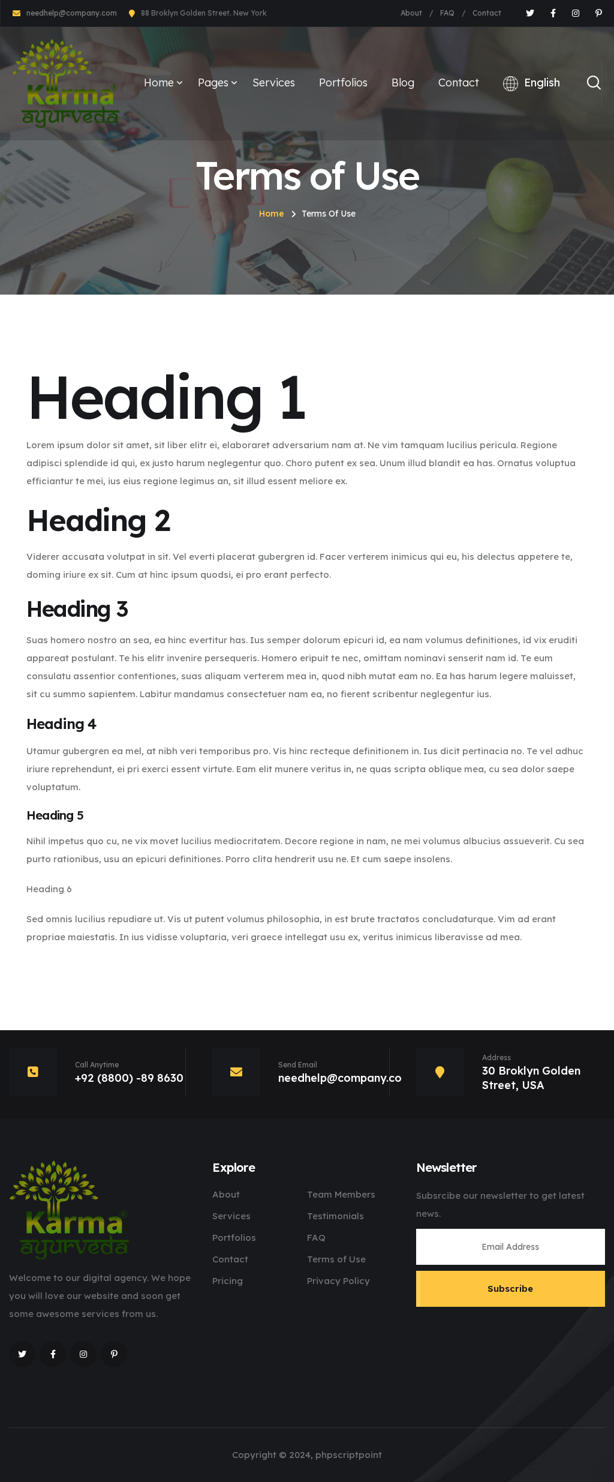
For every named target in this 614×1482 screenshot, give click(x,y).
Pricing (227, 1280)
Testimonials (335, 1216)
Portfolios (343, 82)
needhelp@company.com (71, 12)
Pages (213, 82)
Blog (403, 82)
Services (273, 82)
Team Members (341, 1194)
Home (159, 82)
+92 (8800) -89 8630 (129, 1078)
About (411, 12)
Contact (486, 12)
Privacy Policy (338, 1280)
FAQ (447, 12)
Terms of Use (336, 1259)
